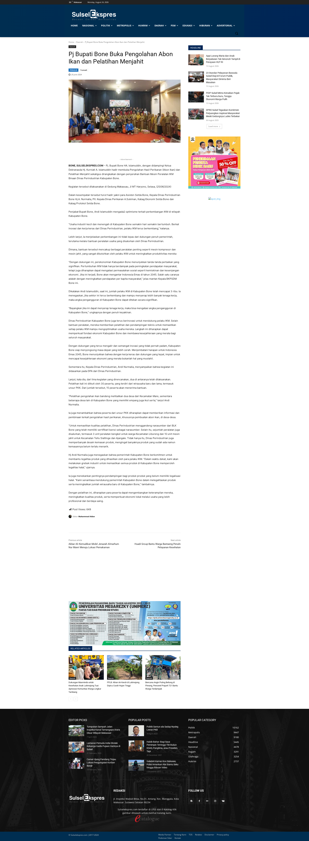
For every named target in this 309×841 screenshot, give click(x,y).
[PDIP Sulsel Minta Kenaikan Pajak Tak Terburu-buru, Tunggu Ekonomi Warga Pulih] (196, 96)
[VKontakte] (223, 801)
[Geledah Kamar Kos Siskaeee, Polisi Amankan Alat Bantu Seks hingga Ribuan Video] (136, 765)
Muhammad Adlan (86, 516)
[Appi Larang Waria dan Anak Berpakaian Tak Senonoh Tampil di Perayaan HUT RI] (196, 59)
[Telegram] (94, 524)
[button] (236, 33)
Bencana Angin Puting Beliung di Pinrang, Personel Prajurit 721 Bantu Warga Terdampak (161, 685)
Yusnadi (83, 70)
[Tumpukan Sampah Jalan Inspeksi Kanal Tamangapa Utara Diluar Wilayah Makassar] (76, 730)
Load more (213, 126)
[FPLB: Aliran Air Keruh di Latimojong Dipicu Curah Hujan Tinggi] (124, 667)
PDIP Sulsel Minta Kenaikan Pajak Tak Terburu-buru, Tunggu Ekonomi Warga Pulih (222, 96)
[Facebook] (72, 524)
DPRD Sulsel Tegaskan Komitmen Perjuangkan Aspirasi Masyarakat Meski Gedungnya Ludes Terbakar (223, 113)
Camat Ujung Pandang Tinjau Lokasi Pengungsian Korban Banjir (101, 762)
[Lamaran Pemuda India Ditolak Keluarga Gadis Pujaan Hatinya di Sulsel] (76, 747)
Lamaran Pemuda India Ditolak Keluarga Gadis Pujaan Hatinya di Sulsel (103, 746)
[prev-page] (71, 699)
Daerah (79, 42)
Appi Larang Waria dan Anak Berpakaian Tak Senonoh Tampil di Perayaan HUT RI (223, 59)
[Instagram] (215, 801)
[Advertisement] (125, 578)
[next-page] (76, 699)
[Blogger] (191, 801)
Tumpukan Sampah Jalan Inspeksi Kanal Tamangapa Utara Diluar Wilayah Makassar (103, 729)
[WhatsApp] (86, 524)
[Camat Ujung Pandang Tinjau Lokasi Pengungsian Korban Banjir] (76, 763)
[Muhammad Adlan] (71, 516)
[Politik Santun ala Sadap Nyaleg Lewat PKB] (136, 730)
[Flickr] (207, 801)
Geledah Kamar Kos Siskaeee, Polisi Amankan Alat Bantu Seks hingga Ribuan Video (162, 764)
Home (71, 42)
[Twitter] (79, 524)
